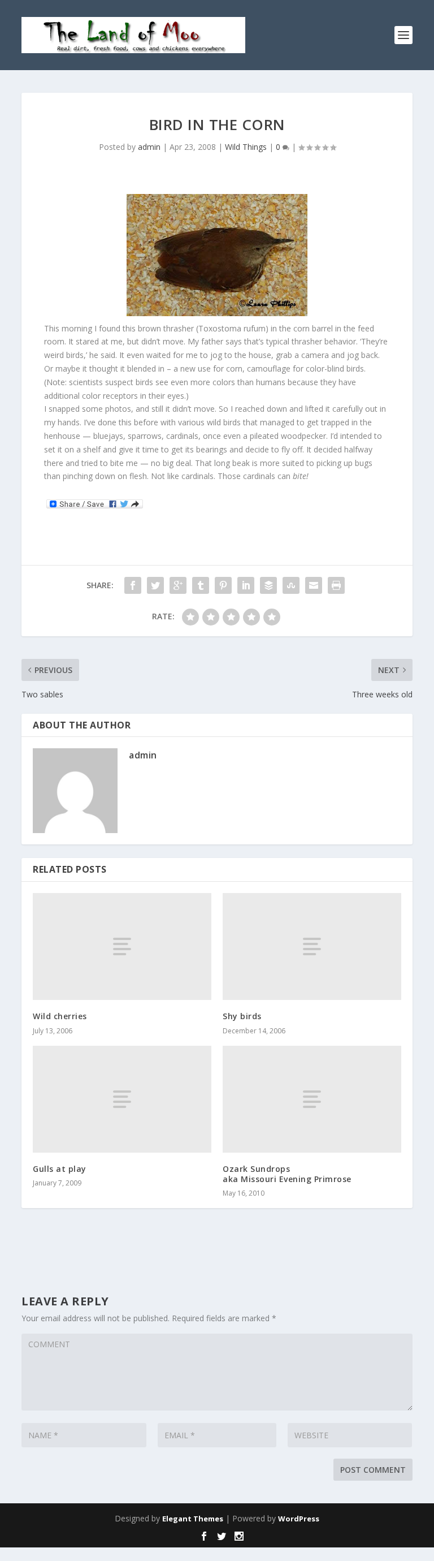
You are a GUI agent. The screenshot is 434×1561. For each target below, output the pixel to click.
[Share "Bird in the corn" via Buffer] (268, 585)
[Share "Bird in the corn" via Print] (336, 585)
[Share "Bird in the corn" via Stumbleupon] (291, 585)
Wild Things (246, 146)
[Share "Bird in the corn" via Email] (313, 585)
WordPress (298, 1518)
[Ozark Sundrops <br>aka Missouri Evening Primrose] (312, 1099)
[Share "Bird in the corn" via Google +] (178, 585)
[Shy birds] (312, 946)
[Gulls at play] (122, 1099)
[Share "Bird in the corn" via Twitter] (155, 585)
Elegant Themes (192, 1518)
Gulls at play (59, 1168)
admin (149, 146)
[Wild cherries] (122, 946)
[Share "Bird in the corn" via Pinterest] (223, 585)
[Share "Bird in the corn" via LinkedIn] (246, 585)
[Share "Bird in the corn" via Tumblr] (200, 585)
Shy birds (242, 1016)
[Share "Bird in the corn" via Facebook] (132, 585)
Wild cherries (60, 1016)
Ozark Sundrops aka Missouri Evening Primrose (287, 1173)
